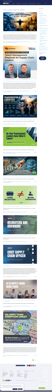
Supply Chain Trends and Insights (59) (42, 53)
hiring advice (25, 41)
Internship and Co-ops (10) (43, 28)
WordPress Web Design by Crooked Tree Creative (31, 391)
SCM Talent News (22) (42, 46)
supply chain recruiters (7, 42)
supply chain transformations (14, 42)
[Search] (45, 3)
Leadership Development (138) (43, 34)
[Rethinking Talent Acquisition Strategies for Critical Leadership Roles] (20, 195)
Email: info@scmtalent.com (32, 380)
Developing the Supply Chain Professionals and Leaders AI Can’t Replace (17, 32)
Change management (21, 41)
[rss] (35, 365)
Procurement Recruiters (24, 152)
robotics (4, 42)
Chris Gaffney (5, 41)
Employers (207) (41, 13)
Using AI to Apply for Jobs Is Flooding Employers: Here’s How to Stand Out (18, 235)
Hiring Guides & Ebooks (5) (43, 21)
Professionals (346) (42, 23)
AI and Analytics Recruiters (16, 41)
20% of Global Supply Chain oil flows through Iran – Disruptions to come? (17, 345)
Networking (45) (42, 38)
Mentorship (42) (42, 36)
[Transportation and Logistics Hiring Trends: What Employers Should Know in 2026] (20, 106)
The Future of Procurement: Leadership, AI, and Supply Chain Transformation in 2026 (20, 147)
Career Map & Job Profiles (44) (43, 26)
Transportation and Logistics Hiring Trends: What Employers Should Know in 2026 (19, 119)
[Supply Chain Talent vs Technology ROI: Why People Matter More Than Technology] (20, 165)
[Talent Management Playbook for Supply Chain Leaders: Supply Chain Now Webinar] (20, 62)
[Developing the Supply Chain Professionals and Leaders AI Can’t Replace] (20, 21)
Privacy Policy (14, 387)
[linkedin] (33, 365)
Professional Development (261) (43, 41)
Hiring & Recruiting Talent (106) (43, 16)
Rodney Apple (5, 241)
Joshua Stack (5, 152)
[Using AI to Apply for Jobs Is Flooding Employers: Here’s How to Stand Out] (20, 224)
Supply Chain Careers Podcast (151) (43, 50)
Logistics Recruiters (17, 355)
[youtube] (31, 365)
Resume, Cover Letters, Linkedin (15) (43, 44)
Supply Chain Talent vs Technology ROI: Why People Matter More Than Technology (19, 177)
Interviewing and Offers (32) (44, 30)
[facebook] (27, 365)
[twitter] (29, 365)
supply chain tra (7, 153)
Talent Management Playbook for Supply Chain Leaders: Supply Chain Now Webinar (19, 81)
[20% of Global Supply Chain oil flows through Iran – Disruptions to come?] (20, 327)
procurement (28, 41)
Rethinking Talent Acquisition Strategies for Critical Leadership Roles (16, 206)
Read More (35, 41)
